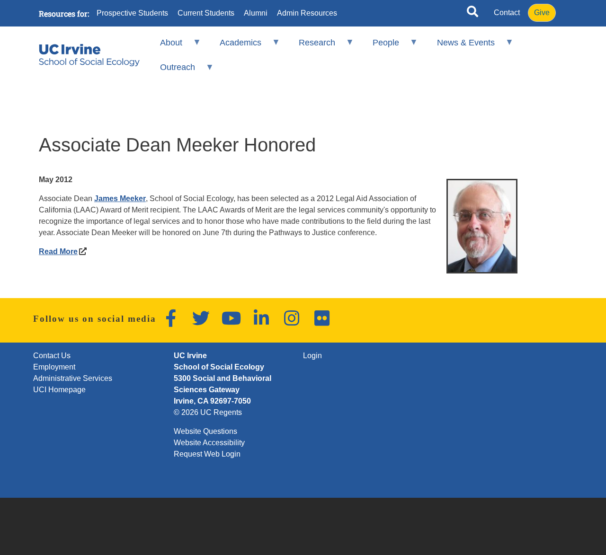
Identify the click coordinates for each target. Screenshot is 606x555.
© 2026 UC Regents (208, 412)
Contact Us (52, 356)
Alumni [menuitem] (255, 13)
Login (312, 356)
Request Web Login (207, 454)
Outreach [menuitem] (171, 71)
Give (542, 13)
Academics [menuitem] (234, 46)
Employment (54, 367)
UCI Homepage (59, 390)
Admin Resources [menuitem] (307, 13)
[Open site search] (472, 13)
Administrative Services (72, 378)
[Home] (89, 55)
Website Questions (205, 431)
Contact (507, 13)
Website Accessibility (209, 443)
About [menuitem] (164, 46)
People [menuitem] (379, 46)
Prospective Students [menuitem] (132, 13)
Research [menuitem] (310, 46)
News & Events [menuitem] (459, 46)
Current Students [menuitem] (206, 13)
